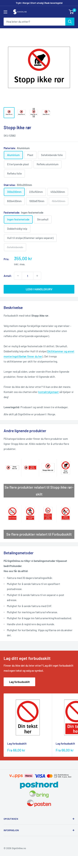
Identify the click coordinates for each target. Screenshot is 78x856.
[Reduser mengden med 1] (18, 276)
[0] (71, 12)
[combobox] (34, 22)
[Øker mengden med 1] (37, 276)
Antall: (8, 275)
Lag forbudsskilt (19, 681)
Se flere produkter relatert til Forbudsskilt (39, 534)
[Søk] (69, 22)
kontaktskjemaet (48, 392)
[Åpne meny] (5, 12)
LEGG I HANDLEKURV (39, 289)
